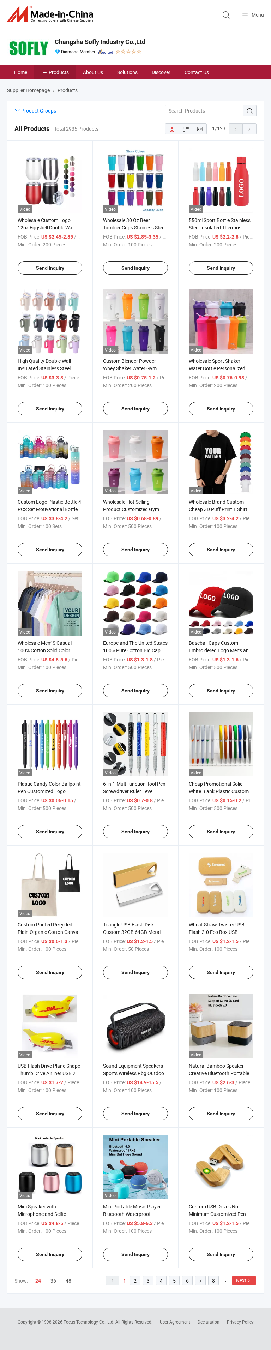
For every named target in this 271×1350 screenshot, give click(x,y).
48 (68, 1280)
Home (20, 72)
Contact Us (197, 72)
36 (53, 1280)
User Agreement (175, 1322)
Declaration (208, 1322)
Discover (161, 72)
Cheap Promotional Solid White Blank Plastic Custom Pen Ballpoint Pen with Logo (219, 791)
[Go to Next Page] (249, 129)
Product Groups (38, 110)
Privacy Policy (240, 1322)
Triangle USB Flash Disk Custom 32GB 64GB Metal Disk (132, 932)
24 (38, 1281)
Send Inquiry (50, 268)
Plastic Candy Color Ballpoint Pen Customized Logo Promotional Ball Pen (49, 791)
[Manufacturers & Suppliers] (51, 14)
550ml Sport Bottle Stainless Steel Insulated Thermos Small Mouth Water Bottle (220, 227)
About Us (93, 72)
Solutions (127, 72)
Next (241, 1280)
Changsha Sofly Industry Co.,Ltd (100, 42)
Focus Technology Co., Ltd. (89, 1322)
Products (59, 72)
